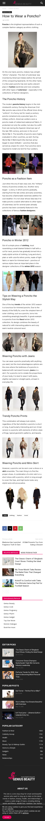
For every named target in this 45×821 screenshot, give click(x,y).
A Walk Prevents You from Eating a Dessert (33, 543)
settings (25, 813)
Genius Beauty (9, 603)
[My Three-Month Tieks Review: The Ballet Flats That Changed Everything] (8, 572)
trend (26, 515)
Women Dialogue (10, 624)
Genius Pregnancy (10, 610)
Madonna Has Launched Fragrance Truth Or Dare (11, 543)
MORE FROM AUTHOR (29, 553)
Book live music (9, 627)
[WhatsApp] (20, 528)
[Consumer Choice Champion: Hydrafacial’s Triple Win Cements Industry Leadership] (8, 664)
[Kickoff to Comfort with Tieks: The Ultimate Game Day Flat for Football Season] (8, 583)
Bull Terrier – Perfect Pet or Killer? (28, 691)
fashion (19, 515)
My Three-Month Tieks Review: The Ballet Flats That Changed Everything (28, 572)
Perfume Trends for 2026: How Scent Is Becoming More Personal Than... (28, 674)
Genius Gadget (9, 617)
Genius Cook (8, 607)
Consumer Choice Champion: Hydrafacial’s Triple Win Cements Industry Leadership (27, 663)
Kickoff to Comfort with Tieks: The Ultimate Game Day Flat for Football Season (28, 583)
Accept (6, 817)
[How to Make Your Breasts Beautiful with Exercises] (8, 705)
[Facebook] (4, 528)
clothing (12, 515)
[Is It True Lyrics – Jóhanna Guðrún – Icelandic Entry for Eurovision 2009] (8, 716)
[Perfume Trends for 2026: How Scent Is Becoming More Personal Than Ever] (8, 675)
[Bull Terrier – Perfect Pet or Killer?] (8, 694)
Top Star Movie (9, 620)
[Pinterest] (15, 528)
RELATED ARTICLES (11, 553)
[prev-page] (3, 591)
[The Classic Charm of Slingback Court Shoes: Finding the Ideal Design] (8, 561)
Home (4, 8)
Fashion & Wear (14, 8)
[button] (4, 3)
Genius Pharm (9, 614)
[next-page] (7, 591)
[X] (10, 528)
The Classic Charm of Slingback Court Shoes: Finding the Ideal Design (28, 561)
